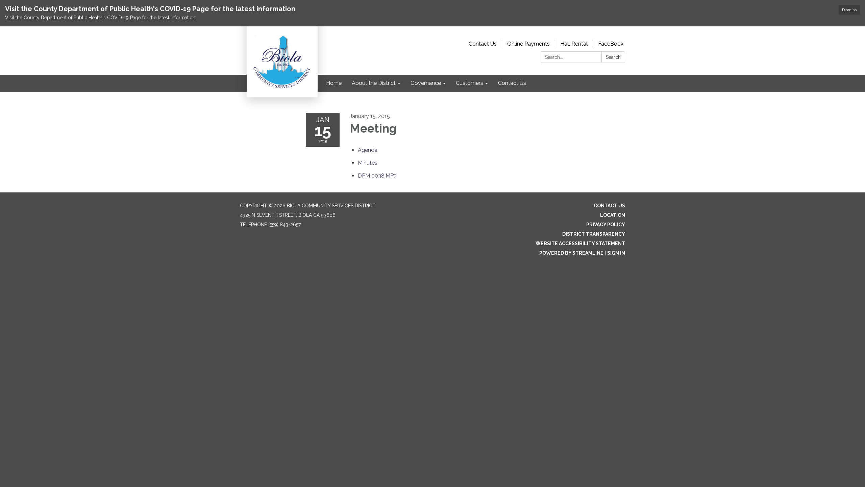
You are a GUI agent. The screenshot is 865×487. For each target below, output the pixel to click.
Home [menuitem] (334, 83)
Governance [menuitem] (426, 83)
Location (612, 215)
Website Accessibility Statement (580, 243)
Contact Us (483, 44)
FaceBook (610, 44)
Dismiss (849, 9)
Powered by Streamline (571, 253)
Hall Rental (574, 44)
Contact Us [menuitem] (512, 83)
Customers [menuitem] (469, 83)
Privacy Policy (605, 224)
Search (613, 57)
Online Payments (528, 44)
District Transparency (593, 234)
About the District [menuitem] (374, 83)
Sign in (616, 253)
